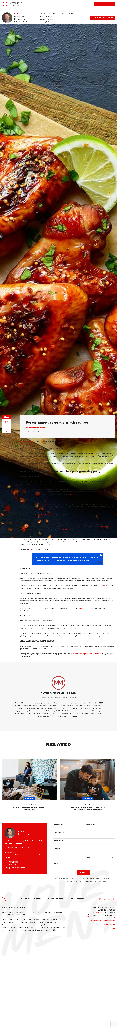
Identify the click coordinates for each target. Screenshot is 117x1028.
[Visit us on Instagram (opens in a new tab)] (100, 899)
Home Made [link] (30, 441)
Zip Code (57, 863)
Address (57, 848)
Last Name (90, 825)
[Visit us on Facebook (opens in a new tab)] (113, 899)
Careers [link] (80, 898)
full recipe (73, 494)
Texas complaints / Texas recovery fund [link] (102, 920)
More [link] (71, 4)
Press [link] (71, 898)
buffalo (64, 529)
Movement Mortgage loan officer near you (86, 654)
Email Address (59, 832)
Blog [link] (22, 441)
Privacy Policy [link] (24, 898)
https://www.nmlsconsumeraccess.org (101, 917)
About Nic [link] (45, 4)
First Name (58, 825)
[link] (12, 4)
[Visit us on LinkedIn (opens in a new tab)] (105, 899)
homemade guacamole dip (50, 514)
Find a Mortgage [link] (59, 4)
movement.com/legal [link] (36, 925)
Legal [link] (12, 898)
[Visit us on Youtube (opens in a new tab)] (109, 899)
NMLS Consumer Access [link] (55, 898)
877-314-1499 (98, 912)
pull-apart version (83, 608)
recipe (33, 549)
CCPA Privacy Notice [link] (108, 924)
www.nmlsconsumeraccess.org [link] (50, 922)
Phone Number (59, 840)
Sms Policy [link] (38, 898)
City (55, 856)
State (88, 856)
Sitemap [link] (112, 928)
